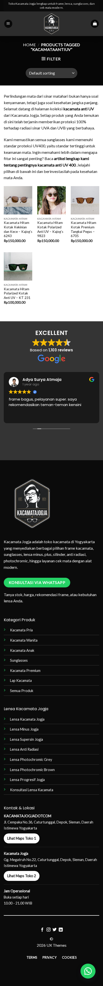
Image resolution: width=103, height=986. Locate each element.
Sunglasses (19, 660)
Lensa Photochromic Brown (32, 770)
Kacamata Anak (22, 650)
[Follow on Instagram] (48, 930)
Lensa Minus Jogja (24, 729)
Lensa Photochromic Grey (31, 759)
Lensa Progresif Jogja (27, 780)
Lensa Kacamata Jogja (27, 719)
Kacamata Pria (21, 630)
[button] (8, 24)
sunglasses (56, 139)
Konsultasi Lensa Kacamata (31, 790)
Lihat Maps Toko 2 (21, 876)
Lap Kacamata (21, 680)
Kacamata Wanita (24, 640)
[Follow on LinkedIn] (61, 930)
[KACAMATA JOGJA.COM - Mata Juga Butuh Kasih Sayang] (51, 23)
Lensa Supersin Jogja (26, 739)
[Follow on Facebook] (42, 930)
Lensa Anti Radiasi (24, 749)
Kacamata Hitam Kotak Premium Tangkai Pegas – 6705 (83, 229)
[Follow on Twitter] (54, 930)
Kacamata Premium (25, 670)
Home (29, 44)
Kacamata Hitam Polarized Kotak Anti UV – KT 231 (17, 293)
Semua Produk (21, 691)
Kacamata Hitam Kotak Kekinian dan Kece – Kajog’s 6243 (18, 229)
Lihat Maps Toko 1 (21, 838)
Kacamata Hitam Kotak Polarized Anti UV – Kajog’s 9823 (50, 229)
